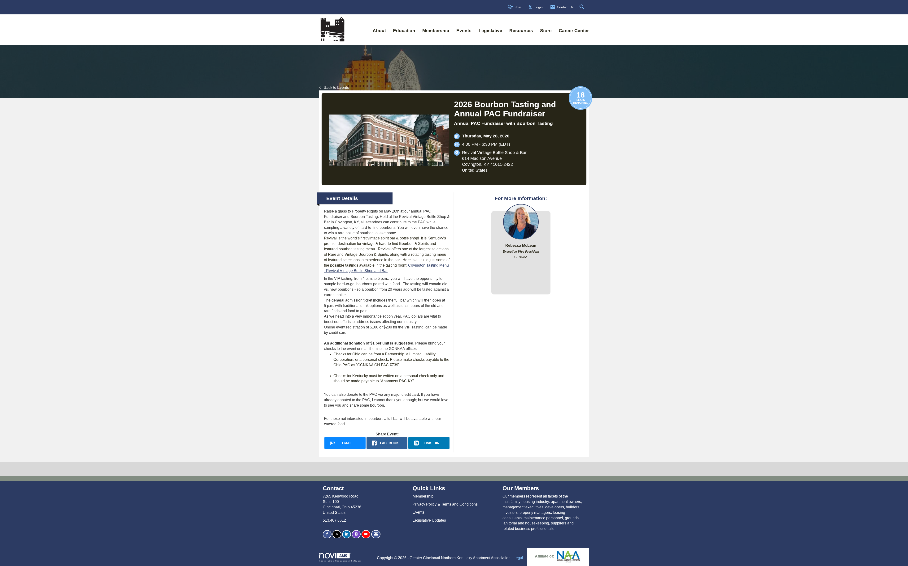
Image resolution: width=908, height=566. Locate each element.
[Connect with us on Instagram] (356, 534)
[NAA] (569, 556)
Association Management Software (340, 561)
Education (404, 30)
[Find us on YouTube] (366, 534)
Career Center (574, 30)
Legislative (490, 30)
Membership (435, 30)
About (379, 30)
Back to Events (336, 87)
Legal (518, 558)
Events (463, 30)
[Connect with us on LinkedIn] (346, 534)
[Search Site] (582, 7)
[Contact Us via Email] (375, 534)
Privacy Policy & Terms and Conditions (445, 504)
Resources (521, 30)
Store (546, 30)
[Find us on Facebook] (327, 534)
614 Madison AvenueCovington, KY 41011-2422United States (487, 164)
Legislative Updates (429, 520)
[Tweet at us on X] (336, 534)
